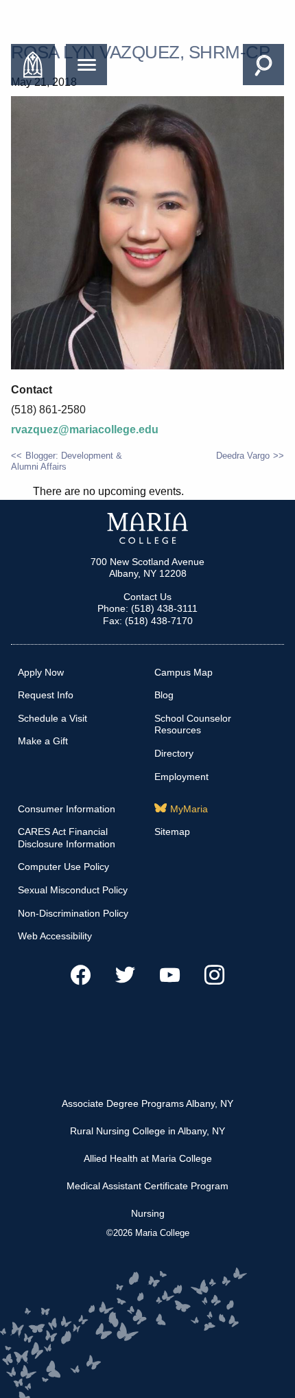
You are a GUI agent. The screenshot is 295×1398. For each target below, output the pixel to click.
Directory (173, 753)
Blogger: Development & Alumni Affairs (66, 461)
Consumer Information (66, 808)
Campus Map (183, 672)
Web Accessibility (55, 935)
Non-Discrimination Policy (73, 913)
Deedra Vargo (243, 455)
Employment (181, 776)
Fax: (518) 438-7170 (148, 620)
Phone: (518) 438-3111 (147, 608)
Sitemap (172, 831)
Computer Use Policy (63, 866)
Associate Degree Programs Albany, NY (147, 1103)
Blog (164, 694)
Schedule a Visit (52, 718)
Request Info (45, 694)
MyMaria (189, 808)
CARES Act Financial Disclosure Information (66, 837)
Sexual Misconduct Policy (73, 889)
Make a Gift (43, 740)
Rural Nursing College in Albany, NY (147, 1130)
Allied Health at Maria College (148, 1158)
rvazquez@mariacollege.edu (84, 429)
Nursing (148, 1213)
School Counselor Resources (192, 724)
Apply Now (41, 672)
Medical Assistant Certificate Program (147, 1185)
